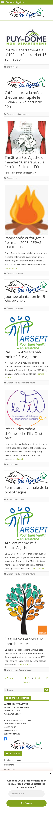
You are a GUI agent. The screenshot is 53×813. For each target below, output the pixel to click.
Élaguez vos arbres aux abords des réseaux (24, 641)
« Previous (10, 678)
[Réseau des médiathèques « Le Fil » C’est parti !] (26, 408)
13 (47, 678)
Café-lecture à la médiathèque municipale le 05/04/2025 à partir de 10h (25, 99)
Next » (26, 682)
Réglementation (25, 670)
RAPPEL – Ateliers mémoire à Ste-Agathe (23, 354)
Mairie (20, 273)
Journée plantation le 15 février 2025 (25, 299)
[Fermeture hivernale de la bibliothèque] (26, 478)
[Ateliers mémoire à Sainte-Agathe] (26, 524)
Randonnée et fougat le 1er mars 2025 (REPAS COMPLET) (25, 242)
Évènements (12, 114)
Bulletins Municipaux (12, 760)
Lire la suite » (11, 268)
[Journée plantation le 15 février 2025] (26, 287)
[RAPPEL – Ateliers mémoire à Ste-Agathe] (26, 333)
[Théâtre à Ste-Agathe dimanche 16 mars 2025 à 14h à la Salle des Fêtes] (26, 138)
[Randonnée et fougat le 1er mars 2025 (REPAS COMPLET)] (26, 210)
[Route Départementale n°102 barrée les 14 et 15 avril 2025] (26, 37)
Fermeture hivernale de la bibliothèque (26, 489)
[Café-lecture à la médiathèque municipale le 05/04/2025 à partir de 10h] (26, 82)
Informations (12, 67)
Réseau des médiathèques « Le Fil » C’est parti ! (23, 433)
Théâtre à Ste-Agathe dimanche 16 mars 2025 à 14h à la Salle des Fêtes (25, 162)
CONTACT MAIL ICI (12, 734)
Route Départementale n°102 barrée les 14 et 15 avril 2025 (25, 55)
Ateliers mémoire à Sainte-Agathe (21, 545)
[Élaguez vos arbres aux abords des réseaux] (26, 609)
